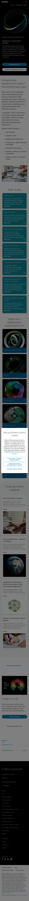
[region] (14, 450)
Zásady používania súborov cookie (17, 452)
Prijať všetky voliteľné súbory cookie (14, 459)
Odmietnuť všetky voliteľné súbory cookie (14, 464)
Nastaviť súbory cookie (14, 469)
